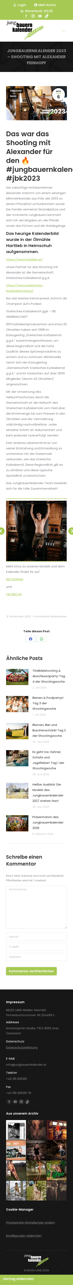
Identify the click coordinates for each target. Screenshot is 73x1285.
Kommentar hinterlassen (50, 616)
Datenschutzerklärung (22, 1047)
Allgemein (15, 90)
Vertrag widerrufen (18, 1279)
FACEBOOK (14, 594)
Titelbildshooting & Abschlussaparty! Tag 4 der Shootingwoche (48, 676)
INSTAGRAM (14, 579)
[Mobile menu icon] (64, 30)
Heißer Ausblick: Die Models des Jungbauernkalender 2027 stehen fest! (47, 792)
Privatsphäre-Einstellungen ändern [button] (30, 1223)
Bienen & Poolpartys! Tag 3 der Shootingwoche (47, 703)
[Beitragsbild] (17, 677)
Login (22, 5)
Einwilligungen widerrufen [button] (24, 1236)
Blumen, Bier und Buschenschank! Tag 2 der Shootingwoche (49, 730)
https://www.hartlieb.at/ (24, 259)
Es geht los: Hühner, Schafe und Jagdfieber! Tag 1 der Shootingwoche (48, 760)
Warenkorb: (39, 11)
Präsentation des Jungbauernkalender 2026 (47, 822)
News (13, 96)
